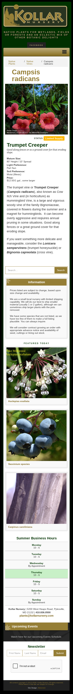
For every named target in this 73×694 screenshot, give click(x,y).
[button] (64, 52)
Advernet (41, 688)
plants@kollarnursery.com (36, 615)
